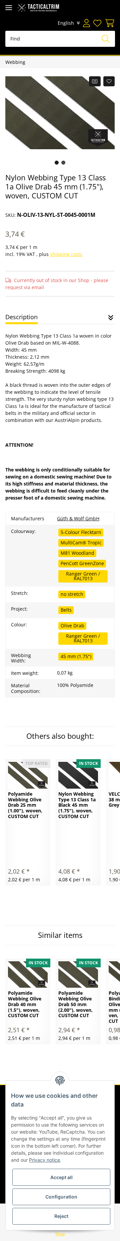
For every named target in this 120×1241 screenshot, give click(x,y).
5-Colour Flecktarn (81, 532)
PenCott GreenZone (82, 563)
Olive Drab (72, 625)
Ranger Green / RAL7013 (83, 576)
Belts (66, 610)
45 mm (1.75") (76, 656)
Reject (61, 1216)
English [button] (66, 23)
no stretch (72, 594)
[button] (86, 23)
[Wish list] (97, 23)
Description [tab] (21, 317)
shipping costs (66, 254)
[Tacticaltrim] (38, 7)
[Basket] (109, 23)
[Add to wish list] (109, 81)
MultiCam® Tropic (81, 542)
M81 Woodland (77, 553)
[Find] (105, 39)
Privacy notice (44, 1160)
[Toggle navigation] (8, 7)
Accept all (61, 1177)
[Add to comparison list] (95, 81)
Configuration (61, 1197)
